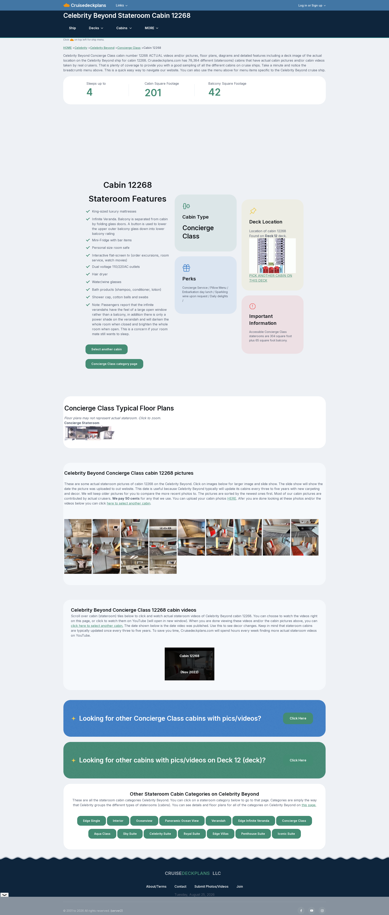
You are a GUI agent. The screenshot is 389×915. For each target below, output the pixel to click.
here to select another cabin (128, 503)
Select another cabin (106, 349)
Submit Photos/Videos (211, 886)
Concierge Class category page (114, 364)
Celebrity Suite (160, 833)
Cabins (121, 28)
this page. (309, 805)
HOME (67, 47)
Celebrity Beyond (102, 47)
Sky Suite (130, 833)
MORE (149, 28)
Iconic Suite (286, 833)
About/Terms (156, 886)
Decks (94, 28)
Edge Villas (221, 833)
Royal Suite (192, 833)
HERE (231, 498)
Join (239, 886)
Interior (118, 820)
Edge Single (91, 820)
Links (120, 5)
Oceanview (144, 820)
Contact (180, 886)
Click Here (298, 718)
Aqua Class (102, 833)
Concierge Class (129, 47)
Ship (72, 28)
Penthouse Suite (253, 833)
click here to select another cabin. (97, 626)
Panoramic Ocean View (182, 820)
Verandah (218, 820)
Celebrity (81, 47)
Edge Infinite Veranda (253, 820)
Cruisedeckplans (88, 5)
